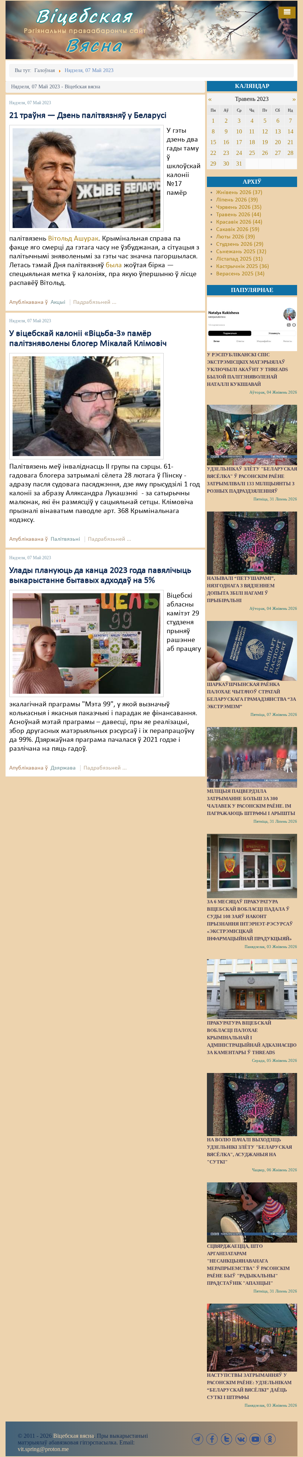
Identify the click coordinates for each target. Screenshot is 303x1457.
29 (213, 163)
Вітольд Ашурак (73, 238)
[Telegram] (197, 1439)
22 (213, 153)
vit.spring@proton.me (43, 1449)
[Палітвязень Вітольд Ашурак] (86, 178)
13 (278, 131)
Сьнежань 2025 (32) (241, 252)
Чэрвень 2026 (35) (239, 207)
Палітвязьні (65, 539)
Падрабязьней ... (94, 302)
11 (252, 131)
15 (213, 142)
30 (226, 163)
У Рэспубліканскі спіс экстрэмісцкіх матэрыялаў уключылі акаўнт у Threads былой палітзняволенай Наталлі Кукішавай (247, 369)
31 (239, 163)
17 (239, 142)
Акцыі (58, 302)
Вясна (94, 45)
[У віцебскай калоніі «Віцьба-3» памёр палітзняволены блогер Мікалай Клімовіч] (86, 406)
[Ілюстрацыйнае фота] (86, 643)
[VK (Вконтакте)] (241, 1439)
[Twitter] (226, 1439)
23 (226, 153)
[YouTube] (255, 1439)
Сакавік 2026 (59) (237, 229)
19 (265, 142)
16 (226, 142)
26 (265, 153)
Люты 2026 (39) (235, 237)
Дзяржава (63, 768)
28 (290, 153)
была (114, 265)
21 (290, 142)
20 (278, 142)
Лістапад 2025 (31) (239, 259)
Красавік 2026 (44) (239, 222)
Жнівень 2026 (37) (239, 193)
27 (278, 153)
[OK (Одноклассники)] (269, 1439)
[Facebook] (212, 1439)
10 (239, 131)
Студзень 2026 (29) (239, 244)
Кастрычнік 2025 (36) (242, 266)
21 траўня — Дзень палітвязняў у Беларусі (88, 115)
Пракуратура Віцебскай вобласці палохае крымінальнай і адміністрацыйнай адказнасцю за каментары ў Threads (252, 1037)
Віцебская (84, 15)
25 (252, 153)
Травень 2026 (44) (238, 215)
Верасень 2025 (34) (240, 274)
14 (290, 131)
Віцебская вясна (73, 1436)
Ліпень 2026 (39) (237, 200)
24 (239, 153)
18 (252, 142)
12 (265, 131)
